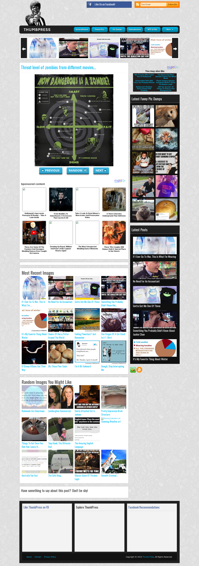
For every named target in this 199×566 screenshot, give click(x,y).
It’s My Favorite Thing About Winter (150, 359)
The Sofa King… (55, 475)
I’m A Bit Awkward (83, 366)
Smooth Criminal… (109, 475)
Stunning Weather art (111, 421)
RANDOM (76, 170)
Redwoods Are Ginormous (33, 411)
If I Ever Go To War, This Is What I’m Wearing (154, 256)
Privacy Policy (50, 557)
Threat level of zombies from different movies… (58, 67)
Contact (38, 557)
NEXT (99, 170)
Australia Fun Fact (30, 475)
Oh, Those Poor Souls (57, 366)
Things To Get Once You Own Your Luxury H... (32, 445)
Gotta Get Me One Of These (87, 302)
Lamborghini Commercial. (59, 411)
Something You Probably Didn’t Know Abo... (112, 303)
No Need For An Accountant (60, 302)
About (29, 557)
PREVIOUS (52, 170)
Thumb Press (148, 557)
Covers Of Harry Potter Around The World (58, 335)
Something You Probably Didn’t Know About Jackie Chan (154, 332)
